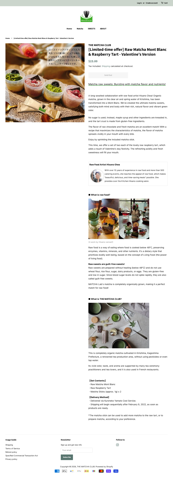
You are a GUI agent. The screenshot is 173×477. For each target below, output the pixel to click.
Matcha (80, 28)
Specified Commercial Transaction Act (21, 455)
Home (69, 28)
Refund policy (11, 452)
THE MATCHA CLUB (86, 466)
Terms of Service (12, 448)
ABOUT (103, 28)
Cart (166, 3)
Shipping (106, 66)
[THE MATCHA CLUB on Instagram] (117, 445)
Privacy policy (11, 459)
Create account (152, 3)
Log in (139, 3)
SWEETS (91, 28)
